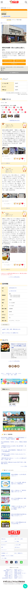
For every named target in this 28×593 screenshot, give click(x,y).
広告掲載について (4, 553)
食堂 (2, 22)
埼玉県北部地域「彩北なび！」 (8, 578)
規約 (2, 547)
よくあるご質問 (17, 544)
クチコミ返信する (6, 163)
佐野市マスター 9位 (9, 172)
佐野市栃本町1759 (13, 287)
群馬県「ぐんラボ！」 (9, 574)
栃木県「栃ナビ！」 (10, 569)
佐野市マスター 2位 (9, 215)
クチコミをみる (8, 60)
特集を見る (3, 538)
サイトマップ (3, 549)
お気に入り (14, 63)
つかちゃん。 (8, 124)
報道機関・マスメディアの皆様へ (7, 555)
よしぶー (7, 168)
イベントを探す (4, 541)
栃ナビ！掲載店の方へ (19, 553)
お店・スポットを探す (19, 538)
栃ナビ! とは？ (14, 535)
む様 (6, 213)
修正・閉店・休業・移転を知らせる (12, 329)
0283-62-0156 (6, 16)
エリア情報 (17, 541)
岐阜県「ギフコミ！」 (9, 573)
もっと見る (24, 466)
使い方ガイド (3, 544)
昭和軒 (3, 14)
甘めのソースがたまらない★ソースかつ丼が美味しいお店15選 (18, 345)
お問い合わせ (17, 547)
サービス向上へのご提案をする (11, 332)
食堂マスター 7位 (8, 127)
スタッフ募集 (3, 558)
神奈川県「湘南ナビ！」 (9, 575)
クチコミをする (20, 60)
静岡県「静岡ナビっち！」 (9, 570)
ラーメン (5, 22)
